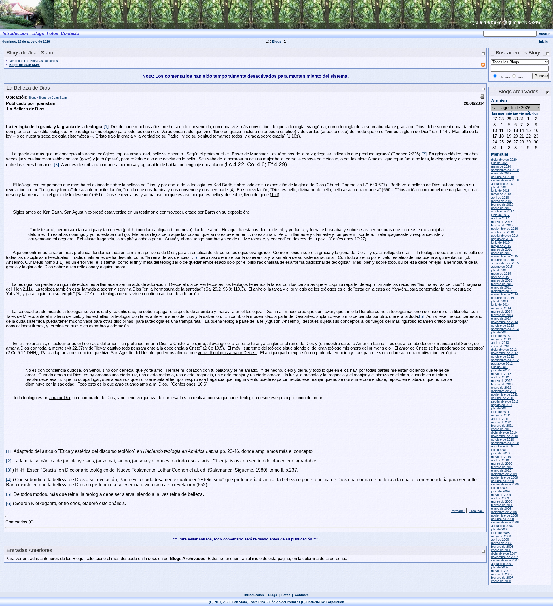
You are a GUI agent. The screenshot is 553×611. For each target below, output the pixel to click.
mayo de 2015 (501, 273)
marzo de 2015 (501, 280)
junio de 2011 (500, 411)
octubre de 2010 (502, 439)
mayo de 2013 (501, 339)
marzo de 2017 (501, 221)
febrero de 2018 (502, 204)
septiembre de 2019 (505, 170)
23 (536, 136)
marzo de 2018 (501, 201)
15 (528, 130)
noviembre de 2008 (504, 515)
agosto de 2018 (502, 183)
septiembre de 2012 (505, 360)
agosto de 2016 (502, 239)
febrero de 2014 (502, 315)
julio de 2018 (499, 187)
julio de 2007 (499, 567)
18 (501, 136)
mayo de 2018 (501, 194)
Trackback (476, 511)
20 (515, 136)
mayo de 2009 (501, 494)
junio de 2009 (500, 491)
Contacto (302, 595)
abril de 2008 (500, 539)
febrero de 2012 (502, 384)
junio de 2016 (500, 242)
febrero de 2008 (502, 546)
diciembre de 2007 (504, 553)
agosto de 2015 (502, 266)
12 (509, 130)
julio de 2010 (499, 449)
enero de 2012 (501, 387)
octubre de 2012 (502, 356)
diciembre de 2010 (504, 432)
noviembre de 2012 (504, 353)
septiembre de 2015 (505, 263)
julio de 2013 (499, 332)
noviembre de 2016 (504, 228)
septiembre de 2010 (505, 443)
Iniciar (543, 41)
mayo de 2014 (501, 308)
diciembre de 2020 (504, 159)
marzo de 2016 (501, 249)
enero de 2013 (501, 346)
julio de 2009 (499, 487)
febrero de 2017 (502, 225)
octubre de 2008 (502, 519)
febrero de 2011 (502, 425)
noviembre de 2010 (504, 436)
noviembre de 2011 (504, 394)
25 (501, 142)
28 (501, 119)
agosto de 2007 (502, 564)
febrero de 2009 (502, 505)
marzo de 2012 (501, 380)
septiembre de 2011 (504, 401)
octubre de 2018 (502, 177)
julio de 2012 (499, 367)
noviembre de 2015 (504, 256)
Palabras (504, 77)
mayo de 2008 (501, 536)
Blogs (276, 41)
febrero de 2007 (502, 577)
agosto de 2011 (501, 405)
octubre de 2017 (502, 211)
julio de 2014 (499, 301)
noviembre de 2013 (504, 322)
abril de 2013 (500, 342)
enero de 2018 (501, 208)
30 (515, 119)
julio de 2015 (499, 270)
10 (494, 130)
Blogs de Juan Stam (24, 65)
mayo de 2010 (501, 456)
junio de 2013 (500, 335)
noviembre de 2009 (504, 477)
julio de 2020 (499, 163)
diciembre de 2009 (504, 474)
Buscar (544, 33)
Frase (520, 77)
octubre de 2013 (502, 325)
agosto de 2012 (502, 363)
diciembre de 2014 (504, 291)
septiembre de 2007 (505, 560)
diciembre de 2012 (504, 349)
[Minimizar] (483, 53)
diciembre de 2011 (503, 391)
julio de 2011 (499, 408)
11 (501, 130)
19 (509, 136)
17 (494, 136)
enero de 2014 (501, 318)
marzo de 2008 (501, 543)
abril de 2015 (500, 277)
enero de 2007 (501, 581)
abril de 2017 (500, 218)
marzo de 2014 (501, 311)
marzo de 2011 (501, 422)
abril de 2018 (500, 197)
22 (528, 136)
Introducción (254, 595)
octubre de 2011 (502, 398)
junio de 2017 (500, 215)
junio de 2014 (500, 304)
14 (521, 130)
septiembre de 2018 (505, 180)
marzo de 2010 (501, 463)
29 (509, 119)
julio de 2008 (499, 529)
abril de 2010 (500, 460)
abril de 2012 (500, 377)
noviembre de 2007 (504, 557)
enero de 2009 (501, 508)
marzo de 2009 (501, 501)
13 (515, 130)
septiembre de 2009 (505, 484)
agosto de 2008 (502, 525)
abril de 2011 (500, 418)
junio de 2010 (500, 453)
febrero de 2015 (502, 284)
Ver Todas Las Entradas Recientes (33, 60)
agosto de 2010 (502, 446)
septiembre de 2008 (505, 522)
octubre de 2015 (502, 259)
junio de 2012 (500, 370)
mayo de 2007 (501, 570)
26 (509, 142)
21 (521, 136)
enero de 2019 (501, 173)
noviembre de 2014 (504, 294)
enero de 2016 (501, 253)
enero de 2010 (501, 470)
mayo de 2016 (501, 246)
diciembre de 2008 (504, 512)
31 (521, 119)
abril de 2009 (500, 498)
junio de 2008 (500, 532)
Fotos (285, 595)
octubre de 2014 (502, 297)
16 (536, 130)
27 (494, 119)
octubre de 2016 (502, 232)
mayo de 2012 (501, 373)
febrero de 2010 (502, 467)
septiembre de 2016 (505, 235)
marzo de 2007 (501, 574)
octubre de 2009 (502, 481)
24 (494, 142)
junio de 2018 (500, 190)
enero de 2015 (501, 287)
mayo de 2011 (501, 415)
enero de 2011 (501, 429)
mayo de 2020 (501, 166)
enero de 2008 (501, 550)
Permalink (458, 511)
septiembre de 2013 (505, 329)
